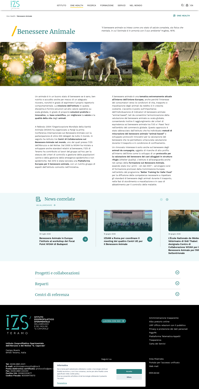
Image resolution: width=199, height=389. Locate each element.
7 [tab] (123, 258)
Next (167, 199)
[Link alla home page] (15, 5)
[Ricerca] (182, 5)
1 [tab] (106, 258)
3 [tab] (112, 258)
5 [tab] (117, 258)
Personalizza (62, 383)
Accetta (129, 371)
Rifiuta (129, 377)
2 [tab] (109, 258)
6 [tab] (120, 258)
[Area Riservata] (187, 5)
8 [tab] (126, 258)
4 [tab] (114, 258)
